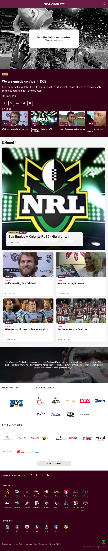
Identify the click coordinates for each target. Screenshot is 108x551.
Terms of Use (6, 544)
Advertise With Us (55, 544)
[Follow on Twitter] (42, 475)
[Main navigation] (3, 4)
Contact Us (43, 544)
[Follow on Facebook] (37, 475)
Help (35, 544)
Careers (29, 544)
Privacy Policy (18, 544)
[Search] (104, 4)
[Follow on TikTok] (31, 475)
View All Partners (54, 463)
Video (5, 74)
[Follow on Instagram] (48, 475)
